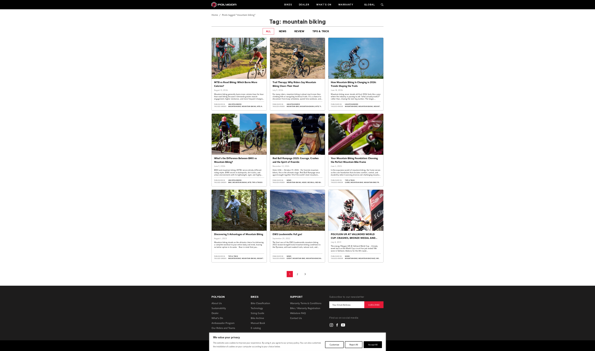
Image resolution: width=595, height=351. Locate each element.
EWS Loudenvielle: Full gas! (287, 234)
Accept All (372, 344)
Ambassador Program (223, 322)
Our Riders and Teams (223, 327)
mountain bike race (314, 258)
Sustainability (219, 308)
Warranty (345, 4)
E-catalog (256, 327)
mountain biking (249, 106)
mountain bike (234, 106)
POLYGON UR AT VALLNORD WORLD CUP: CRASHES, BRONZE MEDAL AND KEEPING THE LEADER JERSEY (353, 238)
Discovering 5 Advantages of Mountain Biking (238, 234)
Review (299, 31)
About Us (217, 303)
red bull (311, 182)
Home (215, 14)
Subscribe (374, 304)
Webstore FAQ (298, 313)
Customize (334, 344)
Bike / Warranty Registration (305, 308)
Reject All (353, 344)
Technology (257, 308)
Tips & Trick (320, 31)
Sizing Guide (257, 313)
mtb (258, 106)
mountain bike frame (373, 182)
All (268, 31)
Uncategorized (234, 104)
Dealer (304, 4)
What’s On (323, 4)
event (289, 258)
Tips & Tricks (257, 182)
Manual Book (258, 322)
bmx (230, 182)
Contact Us (296, 317)
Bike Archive (257, 317)
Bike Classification (260, 303)
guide (347, 182)
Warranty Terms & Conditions (305, 303)
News (282, 31)
